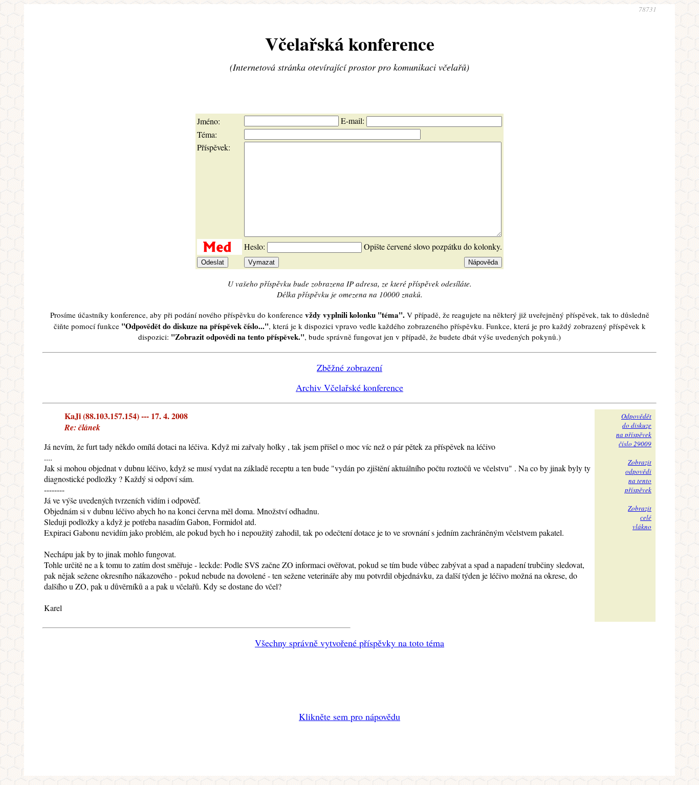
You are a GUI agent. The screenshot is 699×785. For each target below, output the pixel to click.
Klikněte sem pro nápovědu (349, 716)
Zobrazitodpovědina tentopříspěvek (638, 475)
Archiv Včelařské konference (349, 387)
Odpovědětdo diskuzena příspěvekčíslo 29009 (633, 429)
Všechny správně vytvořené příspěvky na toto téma (349, 643)
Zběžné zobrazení (349, 367)
